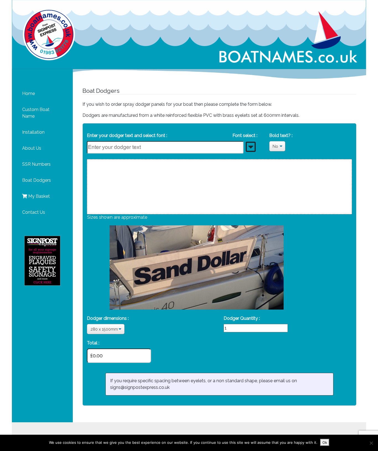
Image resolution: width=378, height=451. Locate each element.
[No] (371, 443)
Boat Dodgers (36, 180)
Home (28, 93)
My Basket (38, 196)
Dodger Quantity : (242, 318)
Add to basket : (239, 342)
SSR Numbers (36, 164)
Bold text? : (280, 135)
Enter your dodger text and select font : (172, 135)
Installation (33, 132)
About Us (31, 148)
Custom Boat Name (36, 113)
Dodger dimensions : (108, 318)
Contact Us (33, 212)
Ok (324, 442)
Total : (93, 342)
